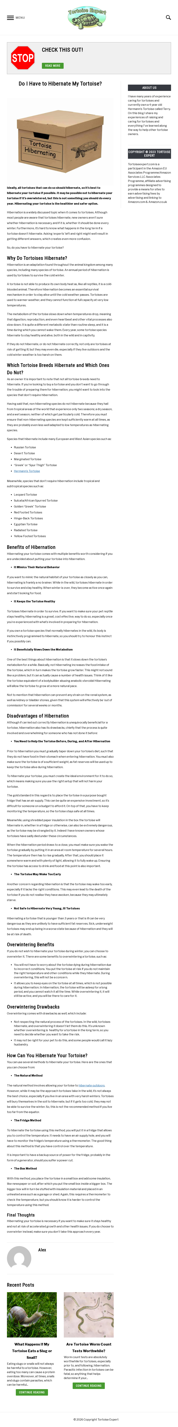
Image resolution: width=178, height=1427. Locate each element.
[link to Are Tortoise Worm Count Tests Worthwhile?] (89, 1315)
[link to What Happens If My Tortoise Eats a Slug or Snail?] (32, 1315)
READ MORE (52, 65)
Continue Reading (32, 1392)
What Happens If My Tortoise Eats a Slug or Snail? (32, 1351)
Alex (42, 1249)
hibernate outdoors (92, 1085)
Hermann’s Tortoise (27, 471)
